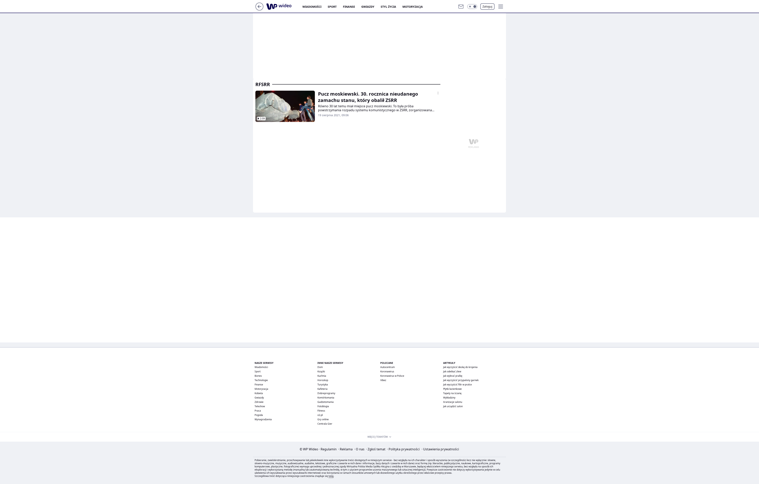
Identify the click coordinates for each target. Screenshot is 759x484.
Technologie (261, 380)
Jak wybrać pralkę (452, 376)
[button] (472, 6)
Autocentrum (387, 367)
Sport (332, 7)
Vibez (383, 380)
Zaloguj (487, 6)
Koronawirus (387, 371)
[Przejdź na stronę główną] (259, 9)
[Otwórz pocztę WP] (461, 6)
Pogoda (259, 415)
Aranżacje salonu (452, 402)
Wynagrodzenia (263, 419)
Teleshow (260, 406)
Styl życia (388, 7)
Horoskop (322, 380)
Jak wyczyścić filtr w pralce (457, 384)
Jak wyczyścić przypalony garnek (461, 380)
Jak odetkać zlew (452, 371)
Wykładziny (449, 397)
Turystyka (322, 384)
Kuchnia (321, 376)
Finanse (349, 7)
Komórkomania (325, 397)
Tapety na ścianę (452, 393)
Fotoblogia (323, 406)
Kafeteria (322, 389)
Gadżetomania (325, 402)
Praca (258, 410)
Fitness (321, 410)
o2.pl (320, 415)
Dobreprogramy (326, 393)
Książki (321, 371)
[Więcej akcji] (438, 93)
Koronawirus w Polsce (392, 376)
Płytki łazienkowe (452, 389)
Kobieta (259, 393)
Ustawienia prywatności (440, 449)
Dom (320, 367)
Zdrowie (259, 402)
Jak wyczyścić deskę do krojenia (460, 367)
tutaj (331, 476)
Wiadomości (311, 7)
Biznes (258, 376)
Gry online (323, 419)
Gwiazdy (367, 7)
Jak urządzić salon (453, 406)
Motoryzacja (412, 7)
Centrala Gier (324, 423)
